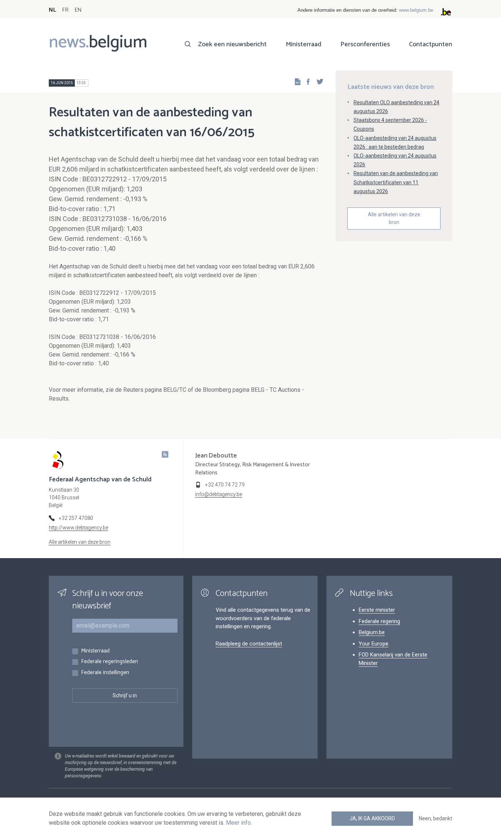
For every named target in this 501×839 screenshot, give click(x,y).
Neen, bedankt (435, 818)
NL (52, 10)
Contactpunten (430, 44)
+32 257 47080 (76, 518)
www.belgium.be (416, 10)
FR (65, 10)
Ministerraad (303, 44)
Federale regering (379, 621)
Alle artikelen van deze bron (394, 218)
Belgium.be (372, 632)
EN (77, 10)
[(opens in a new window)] (305, 81)
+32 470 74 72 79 (225, 485)
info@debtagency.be (218, 494)
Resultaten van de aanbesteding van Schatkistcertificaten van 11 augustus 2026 (396, 182)
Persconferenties (365, 44)
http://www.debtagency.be (78, 528)
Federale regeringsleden (109, 662)
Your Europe (373, 643)
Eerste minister (377, 610)
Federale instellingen (105, 673)
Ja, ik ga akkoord (372, 818)
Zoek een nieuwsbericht (232, 44)
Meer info (238, 822)
